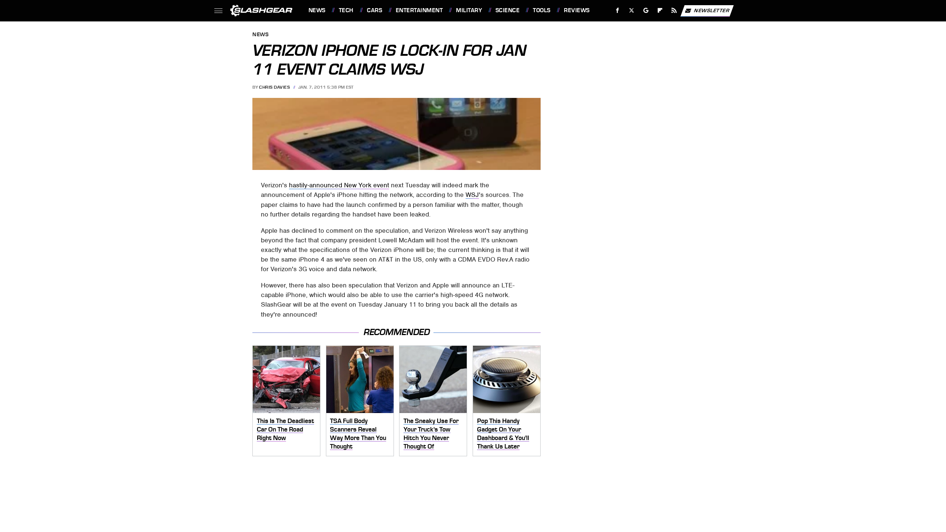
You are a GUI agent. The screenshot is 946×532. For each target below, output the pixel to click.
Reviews (576, 10)
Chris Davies (274, 87)
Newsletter (711, 10)
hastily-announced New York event (339, 185)
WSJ (472, 195)
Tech (346, 10)
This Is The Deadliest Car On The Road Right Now (285, 429)
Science (508, 10)
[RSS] (673, 10)
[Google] (645, 10)
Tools (541, 10)
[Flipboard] (660, 10)
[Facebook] (617, 10)
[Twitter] (631, 10)
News (317, 10)
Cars (374, 10)
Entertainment (419, 10)
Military (469, 10)
